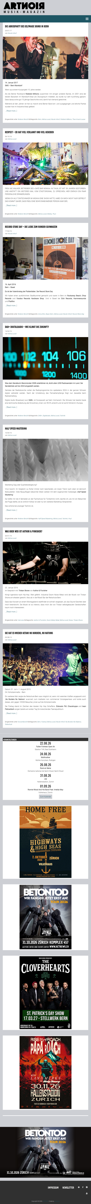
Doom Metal (51, 620)
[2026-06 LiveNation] (45, 877)
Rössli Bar (41, 598)
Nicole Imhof (55, 119)
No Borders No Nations (73, 722)
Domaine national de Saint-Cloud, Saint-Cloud (45, 767)
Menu (87, 18)
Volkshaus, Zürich (45, 789)
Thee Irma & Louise (78, 119)
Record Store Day (78, 314)
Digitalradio (46, 415)
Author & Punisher (40, 620)
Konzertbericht (23, 722)
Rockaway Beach (74, 296)
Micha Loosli (46, 119)
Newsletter (68, 1187)
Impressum (53, 1187)
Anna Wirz (41, 314)
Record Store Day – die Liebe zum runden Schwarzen (31, 226)
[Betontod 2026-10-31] (45, 949)
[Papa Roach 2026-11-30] (45, 1108)
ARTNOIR (45, 1201)
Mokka (49, 214)
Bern (39, 119)
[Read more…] (12, 111)
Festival (43, 722)
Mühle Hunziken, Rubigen (45, 756)
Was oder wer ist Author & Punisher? (23, 531)
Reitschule (8, 724)
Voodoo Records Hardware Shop (30, 298)
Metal (57, 620)
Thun (54, 214)
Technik (62, 415)
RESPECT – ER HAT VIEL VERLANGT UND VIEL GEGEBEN (29, 132)
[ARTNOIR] (24, 14)
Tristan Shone (78, 620)
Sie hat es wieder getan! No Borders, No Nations (29, 633)
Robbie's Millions (66, 119)
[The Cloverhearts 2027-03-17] (45, 1028)
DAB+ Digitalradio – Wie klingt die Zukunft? (27, 327)
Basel (47, 314)
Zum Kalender (45, 797)
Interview (21, 620)
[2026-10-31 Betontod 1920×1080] (45, 1177)
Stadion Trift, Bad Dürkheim (45, 746)
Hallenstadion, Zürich (45, 778)
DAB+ (40, 415)
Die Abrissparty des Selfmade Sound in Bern (27, 26)
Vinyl (69, 518)
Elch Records (66, 298)
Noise (71, 620)
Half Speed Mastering (16, 428)
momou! (57, 1201)
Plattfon (11, 301)
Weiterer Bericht (23, 119)
